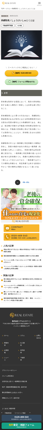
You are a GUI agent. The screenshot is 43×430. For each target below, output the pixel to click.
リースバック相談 (20, 413)
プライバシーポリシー (9, 370)
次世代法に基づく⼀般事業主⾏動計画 (14, 381)
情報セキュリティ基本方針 (11, 398)
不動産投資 (8, 413)
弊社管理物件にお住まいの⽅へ (12, 392)
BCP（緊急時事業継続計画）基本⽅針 (14, 387)
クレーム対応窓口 (8, 376)
